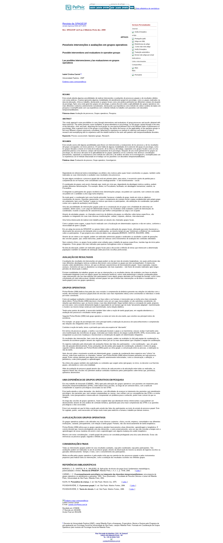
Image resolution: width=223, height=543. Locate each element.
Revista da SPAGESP (74, 23)
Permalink (138, 75)
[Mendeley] (133, 68)
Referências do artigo (142, 44)
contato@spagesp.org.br (111, 541)
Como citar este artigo (142, 47)
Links (138, 471)
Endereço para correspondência (74, 82)
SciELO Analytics (141, 32)
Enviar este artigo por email (144, 55)
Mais (136, 68)
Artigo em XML (140, 41)
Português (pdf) (140, 39)
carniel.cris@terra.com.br (77, 504)
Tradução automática (142, 52)
